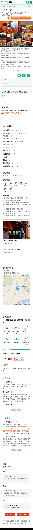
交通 (21, 92)
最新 (5, 92)
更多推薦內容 (22, 514)
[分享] (19, 75)
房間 (10, 92)
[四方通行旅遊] (8, 3)
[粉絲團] (24, 75)
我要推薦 (10, 514)
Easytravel (19, 528)
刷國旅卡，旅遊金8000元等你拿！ (21, 18)
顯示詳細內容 (7, 243)
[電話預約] (28, 75)
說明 (26, 92)
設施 (16, 92)
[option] (16, 230)
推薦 (5, 96)
